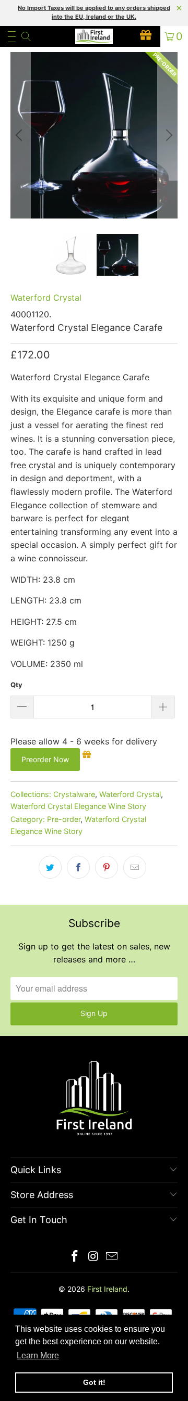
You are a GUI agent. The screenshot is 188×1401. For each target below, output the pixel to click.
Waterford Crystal (45, 297)
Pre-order (63, 819)
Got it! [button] (94, 1382)
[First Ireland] (94, 36)
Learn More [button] (38, 1355)
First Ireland (107, 1288)
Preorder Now (45, 759)
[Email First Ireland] (112, 1257)
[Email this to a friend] (134, 867)
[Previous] (20, 135)
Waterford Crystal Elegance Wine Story (78, 806)
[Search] (25, 36)
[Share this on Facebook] (78, 867)
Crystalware (74, 794)
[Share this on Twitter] (50, 867)
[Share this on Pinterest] (106, 867)
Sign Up (94, 1013)
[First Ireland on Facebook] (75, 1257)
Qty (16, 684)
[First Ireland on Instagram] (93, 1257)
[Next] (167, 135)
